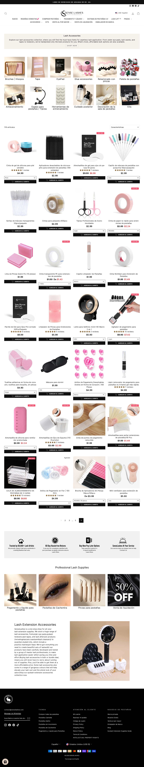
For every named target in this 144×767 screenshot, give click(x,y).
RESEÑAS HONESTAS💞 (30, 19)
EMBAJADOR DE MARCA (105, 22)
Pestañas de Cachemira (47, 727)
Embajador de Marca (115, 724)
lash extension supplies (24, 631)
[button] (16, 170)
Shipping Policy (78, 727)
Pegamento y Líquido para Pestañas (52, 731)
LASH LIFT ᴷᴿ (116, 19)
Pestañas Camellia (45, 717)
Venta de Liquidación (83, 22)
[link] (68, 699)
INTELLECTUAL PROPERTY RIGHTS (86, 737)
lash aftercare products (45, 637)
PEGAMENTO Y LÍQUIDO (73, 19)
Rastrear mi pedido (80, 717)
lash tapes (27, 637)
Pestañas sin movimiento (48, 724)
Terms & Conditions (80, 734)
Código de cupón (79, 721)
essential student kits (23, 642)
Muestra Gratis (113, 717)
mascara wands (29, 639)
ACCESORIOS (35, 22)
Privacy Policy (78, 724)
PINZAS (127, 19)
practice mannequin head (25, 645)
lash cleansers (44, 639)
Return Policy (78, 731)
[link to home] (72, 13)
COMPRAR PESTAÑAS (50, 19)
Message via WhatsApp (12, 713)
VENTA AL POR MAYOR (61, 22)
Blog (109, 727)
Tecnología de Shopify (72, 759)
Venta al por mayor (114, 721)
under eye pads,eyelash (43, 634)
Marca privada (113, 714)
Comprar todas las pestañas (49, 714)
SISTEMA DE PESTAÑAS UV (97, 19)
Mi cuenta (76, 714)
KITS (47, 22)
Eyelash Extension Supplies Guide (120, 731)
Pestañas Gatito (44, 721)
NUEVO (15, 19)
